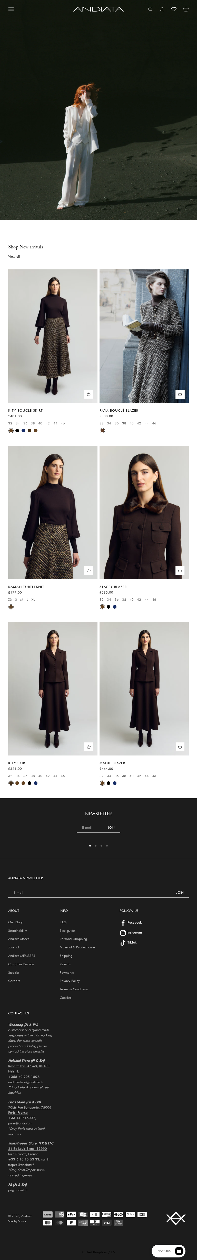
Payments (67, 972)
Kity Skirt (17, 763)
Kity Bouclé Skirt (25, 410)
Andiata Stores (18, 939)
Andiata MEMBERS (21, 956)
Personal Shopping (73, 939)
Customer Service (21, 964)
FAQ (63, 922)
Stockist (13, 972)
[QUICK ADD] (88, 394)
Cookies (65, 997)
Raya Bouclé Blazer (119, 410)
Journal (13, 947)
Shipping (66, 956)
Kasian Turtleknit (26, 587)
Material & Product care (77, 947)
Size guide (67, 930)
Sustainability (17, 930)
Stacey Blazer (113, 587)
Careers (14, 981)
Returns (65, 964)
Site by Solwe (17, 1221)
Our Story (15, 922)
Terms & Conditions (74, 989)
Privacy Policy (70, 981)
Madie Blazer (112, 763)
